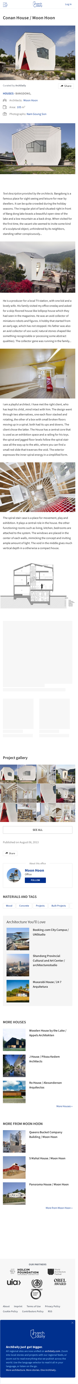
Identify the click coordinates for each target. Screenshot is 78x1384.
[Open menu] (4, 4)
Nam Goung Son (36, 114)
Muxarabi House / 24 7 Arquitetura (47, 984)
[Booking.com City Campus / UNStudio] (18, 939)
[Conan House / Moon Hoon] (27, 774)
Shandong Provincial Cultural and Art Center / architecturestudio (49, 960)
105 (19, 107)
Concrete (24, 906)
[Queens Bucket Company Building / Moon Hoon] (14, 1141)
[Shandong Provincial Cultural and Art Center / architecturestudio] (18, 965)
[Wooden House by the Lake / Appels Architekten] (14, 1040)
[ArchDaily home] (37, 4)
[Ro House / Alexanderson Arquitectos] (14, 1092)
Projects (40, 906)
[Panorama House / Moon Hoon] (14, 1193)
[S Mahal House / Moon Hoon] (14, 1167)
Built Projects (59, 906)
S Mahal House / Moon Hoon (47, 1158)
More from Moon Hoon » (59, 1208)
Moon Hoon (30, 100)
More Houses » (64, 1106)
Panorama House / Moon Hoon (49, 1184)
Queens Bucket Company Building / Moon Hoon (45, 1134)
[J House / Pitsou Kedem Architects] (14, 1066)
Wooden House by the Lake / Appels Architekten (47, 1033)
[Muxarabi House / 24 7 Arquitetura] (18, 991)
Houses (8, 94)
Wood (9, 906)
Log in (68, 4)
